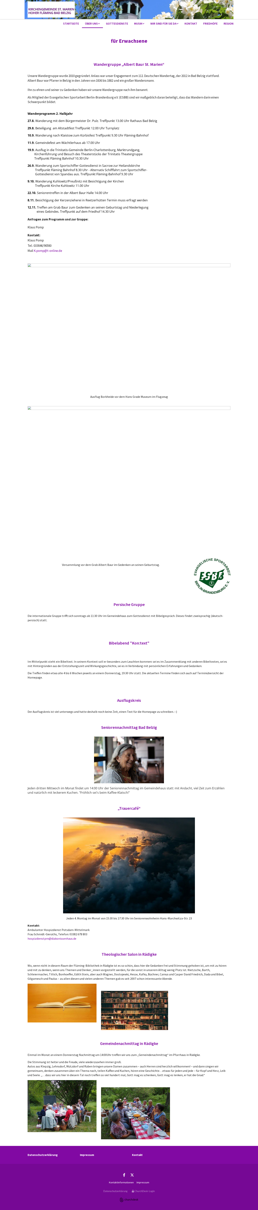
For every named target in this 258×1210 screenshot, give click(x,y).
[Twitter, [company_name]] (132, 1175)
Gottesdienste (117, 23)
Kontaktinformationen (121, 1182)
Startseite (71, 23)
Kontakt (191, 23)
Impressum (87, 1155)
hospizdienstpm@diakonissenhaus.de (52, 938)
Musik (138, 23)
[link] (92, 23)
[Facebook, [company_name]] (124, 1175)
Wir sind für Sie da (163, 23)
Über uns (91, 23)
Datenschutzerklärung (43, 1155)
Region (228, 23)
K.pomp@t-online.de (48, 251)
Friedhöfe (210, 23)
